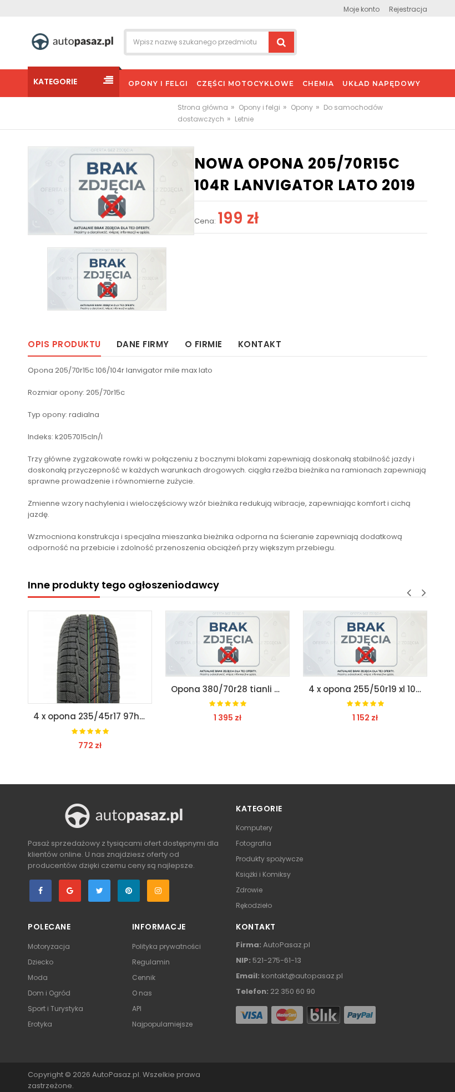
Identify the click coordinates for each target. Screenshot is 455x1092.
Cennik (143, 977)
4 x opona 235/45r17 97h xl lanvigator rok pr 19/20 (92, 716)
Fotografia (253, 843)
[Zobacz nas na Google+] (70, 891)
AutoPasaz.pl (115, 1074)
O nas (142, 993)
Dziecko (40, 962)
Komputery (254, 827)
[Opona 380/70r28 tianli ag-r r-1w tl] (227, 643)
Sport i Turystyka (55, 1008)
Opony (302, 107)
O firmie (204, 344)
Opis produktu (64, 344)
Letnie (244, 119)
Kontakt (260, 344)
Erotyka (40, 1024)
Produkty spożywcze (269, 859)
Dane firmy (143, 344)
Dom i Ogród (49, 993)
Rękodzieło (254, 905)
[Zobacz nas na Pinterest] (129, 891)
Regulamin (151, 962)
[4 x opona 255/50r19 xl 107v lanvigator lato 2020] (365, 643)
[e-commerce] (72, 41)
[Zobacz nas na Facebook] (40, 891)
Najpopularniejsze (162, 1024)
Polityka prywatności (166, 946)
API (136, 1008)
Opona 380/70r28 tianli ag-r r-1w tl (230, 689)
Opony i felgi (259, 107)
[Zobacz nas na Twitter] (99, 891)
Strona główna (203, 107)
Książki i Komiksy (263, 874)
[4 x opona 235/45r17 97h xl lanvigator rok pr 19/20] (89, 657)
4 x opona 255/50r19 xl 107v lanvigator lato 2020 (368, 689)
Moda (38, 977)
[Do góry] (443, 1072)
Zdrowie (249, 890)
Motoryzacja (49, 946)
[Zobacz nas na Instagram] (158, 891)
